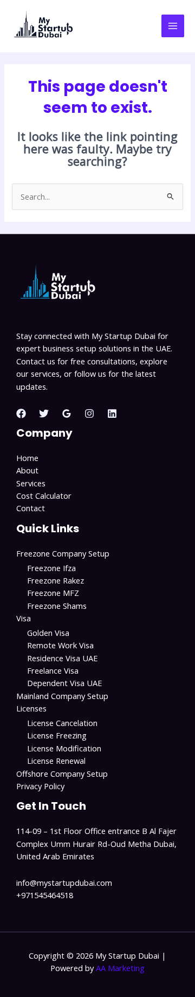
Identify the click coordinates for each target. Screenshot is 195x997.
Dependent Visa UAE (64, 682)
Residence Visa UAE (62, 658)
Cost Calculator (44, 495)
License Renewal (56, 760)
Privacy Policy (40, 786)
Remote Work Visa (60, 645)
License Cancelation (62, 722)
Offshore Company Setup (62, 773)
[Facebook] (21, 413)
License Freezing (57, 735)
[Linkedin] (112, 413)
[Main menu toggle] (172, 26)
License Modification (64, 748)
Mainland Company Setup (62, 695)
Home (27, 457)
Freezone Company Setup (62, 553)
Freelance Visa (53, 670)
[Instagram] (89, 413)
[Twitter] (44, 413)
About (27, 470)
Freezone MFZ (53, 592)
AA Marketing (120, 967)
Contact (30, 508)
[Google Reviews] (67, 413)
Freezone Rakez (55, 580)
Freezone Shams (57, 605)
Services (31, 483)
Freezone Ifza (51, 567)
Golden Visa (48, 632)
